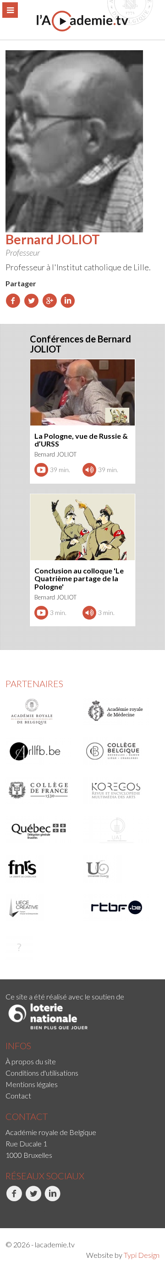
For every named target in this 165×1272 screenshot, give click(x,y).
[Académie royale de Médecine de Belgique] (119, 711)
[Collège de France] (41, 790)
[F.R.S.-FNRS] (41, 869)
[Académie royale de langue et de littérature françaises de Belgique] (41, 751)
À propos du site (31, 1061)
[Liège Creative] (41, 907)
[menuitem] (83, 1061)
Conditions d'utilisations (42, 1072)
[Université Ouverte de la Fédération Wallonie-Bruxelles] (119, 869)
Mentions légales (32, 1084)
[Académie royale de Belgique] (41, 711)
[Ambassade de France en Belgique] (41, 947)
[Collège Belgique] (119, 751)
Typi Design (142, 1255)
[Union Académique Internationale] (119, 829)
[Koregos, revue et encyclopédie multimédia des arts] (119, 790)
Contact (18, 1095)
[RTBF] (119, 907)
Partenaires (34, 683)
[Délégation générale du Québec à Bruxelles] (41, 829)
